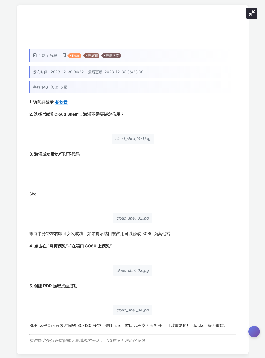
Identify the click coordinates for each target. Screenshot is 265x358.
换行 (240, 166)
